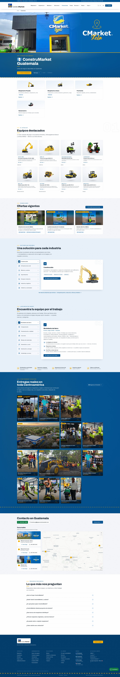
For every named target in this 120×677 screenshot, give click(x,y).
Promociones (67, 6)
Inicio (18, 11)
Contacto (63, 660)
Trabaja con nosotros (65, 658)
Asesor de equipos (36, 653)
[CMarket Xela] (60, 52)
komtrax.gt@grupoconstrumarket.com (40, 523)
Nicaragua (79, 660)
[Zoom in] (101, 534)
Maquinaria (35, 6)
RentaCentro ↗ (93, 657)
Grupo (90, 6)
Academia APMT (35, 660)
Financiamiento (35, 662)
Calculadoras (34, 657)
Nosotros (63, 655)
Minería (47, 653)
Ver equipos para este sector (51, 279)
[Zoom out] (101, 536)
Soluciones (58, 6)
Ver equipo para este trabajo (51, 356)
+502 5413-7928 (23, 523)
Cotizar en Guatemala (25, 73)
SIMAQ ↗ (92, 653)
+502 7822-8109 (33, 553)
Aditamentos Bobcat (21, 660)
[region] (72, 552)
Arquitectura (43, 6)
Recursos (78, 6)
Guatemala (79, 656)
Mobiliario (51, 6)
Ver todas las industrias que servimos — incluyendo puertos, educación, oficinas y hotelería (59, 293)
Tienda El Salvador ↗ (94, 658)
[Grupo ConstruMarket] (18, 6)
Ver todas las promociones (94, 208)
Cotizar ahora (97, 523)
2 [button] (99, 546)
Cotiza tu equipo (98, 641)
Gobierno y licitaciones (51, 655)
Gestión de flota (49, 657)
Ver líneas (36, 73)
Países (84, 6)
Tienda (72, 6)
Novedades (63, 657)
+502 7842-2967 (33, 569)
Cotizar (109, 6)
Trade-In (48, 660)
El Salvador (79, 653)
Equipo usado (20, 658)
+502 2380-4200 (33, 545)
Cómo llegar (24, 545)
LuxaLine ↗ (92, 655)
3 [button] (45, 552)
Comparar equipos (35, 655)
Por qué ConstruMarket (66, 653)
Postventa (48, 658)
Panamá (78, 663)
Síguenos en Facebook (95, 385)
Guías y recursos (35, 658)
